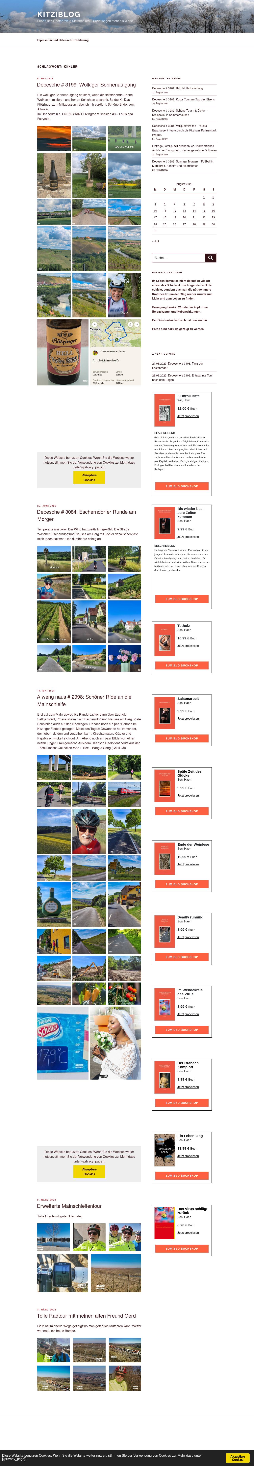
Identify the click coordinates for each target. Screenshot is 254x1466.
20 (184, 217)
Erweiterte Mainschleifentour (69, 1205)
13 (184, 210)
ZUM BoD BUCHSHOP (182, 486)
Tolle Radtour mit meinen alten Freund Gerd (86, 1315)
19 (174, 217)
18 (164, 217)
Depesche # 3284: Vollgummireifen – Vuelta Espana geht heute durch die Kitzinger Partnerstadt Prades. (184, 130)
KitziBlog (59, 14)
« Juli (155, 241)
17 (155, 217)
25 (164, 224)
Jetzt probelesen (188, 416)
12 (174, 210)
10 (155, 210)
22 (204, 217)
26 (174, 224)
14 (194, 210)
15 (204, 210)
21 (194, 217)
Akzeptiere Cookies (89, 477)
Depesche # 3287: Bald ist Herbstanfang (177, 88)
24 (155, 224)
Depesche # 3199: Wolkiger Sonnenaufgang (86, 84)
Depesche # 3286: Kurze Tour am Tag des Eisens (183, 99)
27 (184, 224)
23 (213, 217)
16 (213, 210)
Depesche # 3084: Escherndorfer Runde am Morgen (86, 515)
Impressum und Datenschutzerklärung (63, 40)
